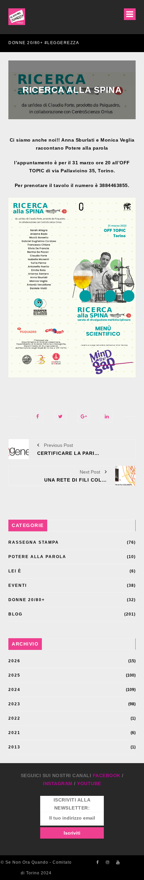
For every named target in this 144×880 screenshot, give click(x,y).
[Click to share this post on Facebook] (37, 416)
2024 (14, 690)
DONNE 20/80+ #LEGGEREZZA (43, 42)
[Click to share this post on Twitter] (60, 416)
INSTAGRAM (58, 783)
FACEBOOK (107, 775)
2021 (14, 733)
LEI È (14, 571)
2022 (14, 718)
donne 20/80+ (26, 600)
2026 (14, 661)
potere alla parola (37, 557)
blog (15, 614)
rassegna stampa (33, 542)
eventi (17, 585)
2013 (14, 747)
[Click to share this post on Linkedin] (107, 416)
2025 (14, 675)
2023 (14, 704)
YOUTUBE (89, 783)
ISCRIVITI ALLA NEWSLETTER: (72, 804)
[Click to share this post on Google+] (83, 416)
